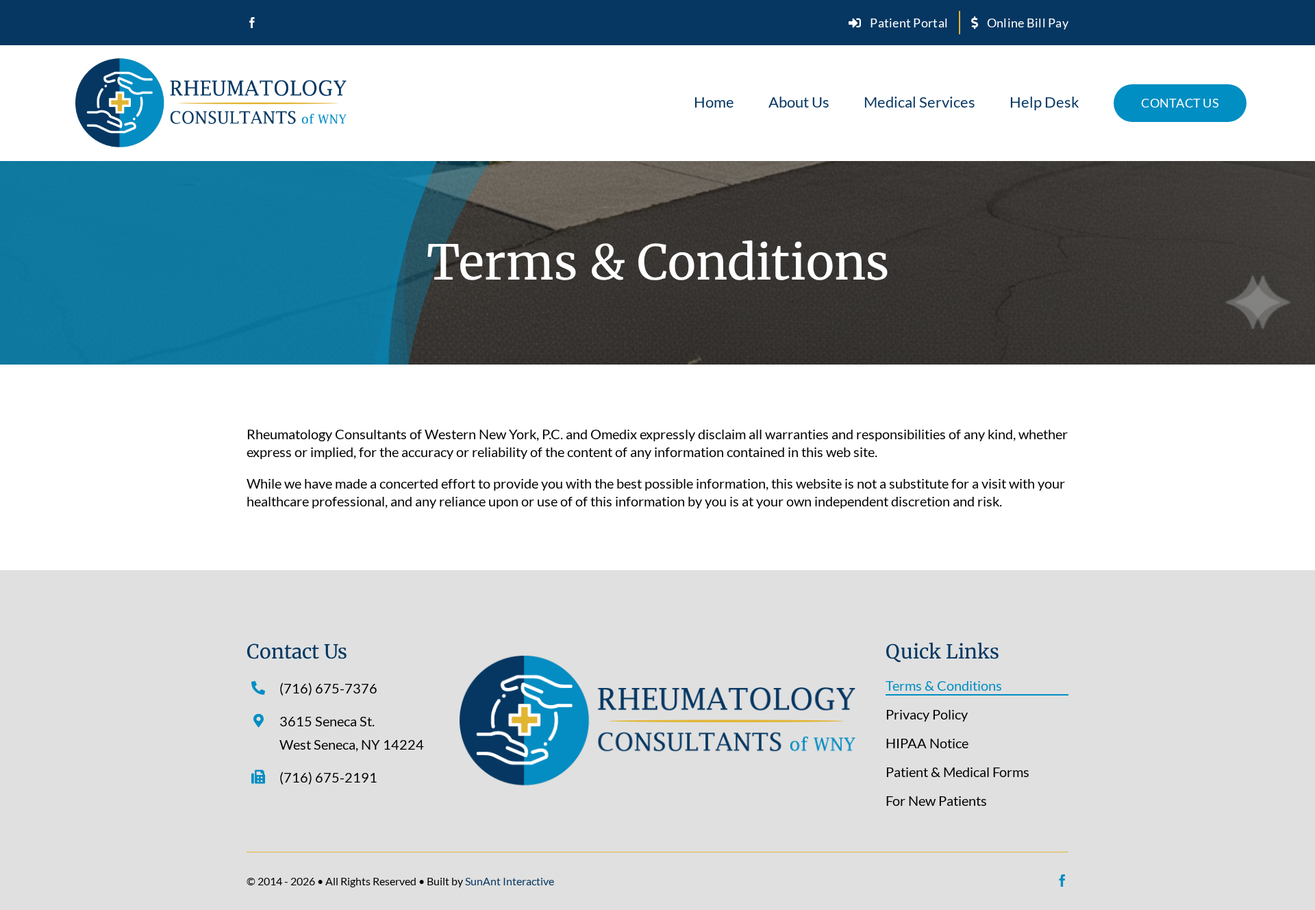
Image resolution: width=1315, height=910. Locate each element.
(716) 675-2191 (328, 777)
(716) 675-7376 (328, 688)
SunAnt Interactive (509, 880)
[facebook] (252, 22)
